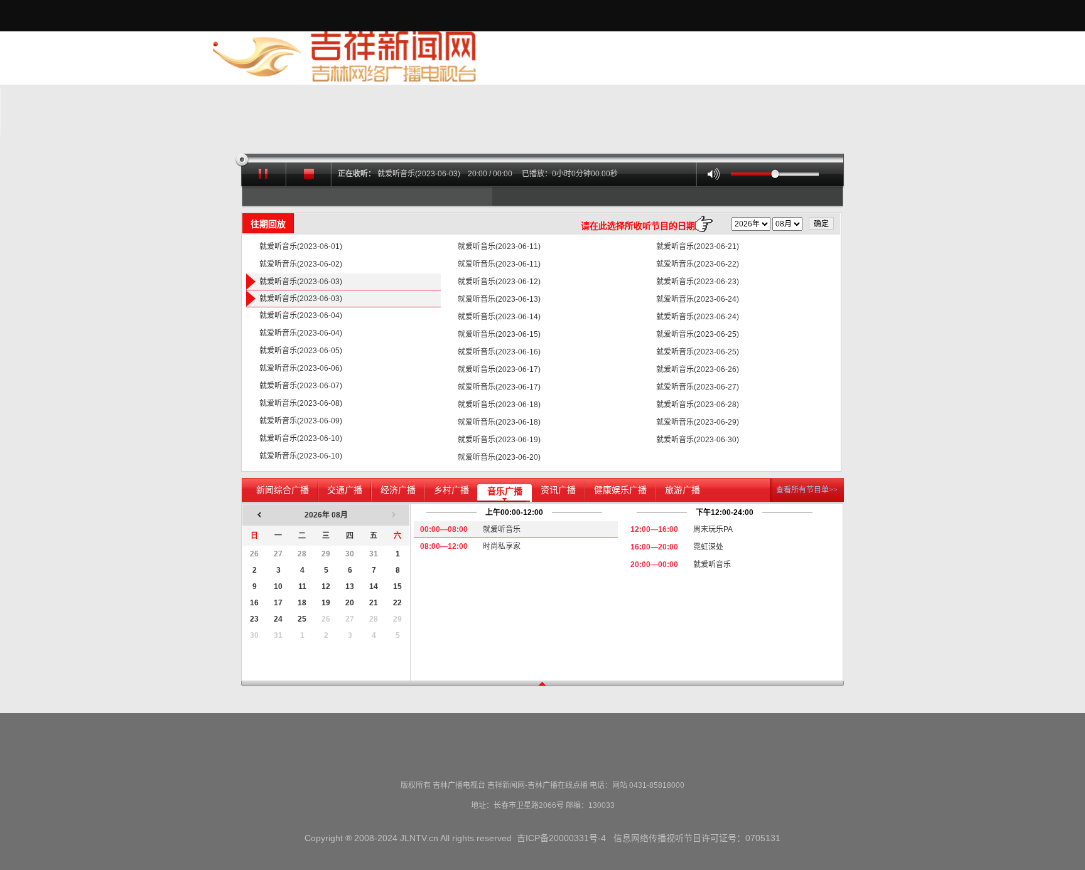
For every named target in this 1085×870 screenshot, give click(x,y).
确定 (821, 224)
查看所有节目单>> (807, 489)
